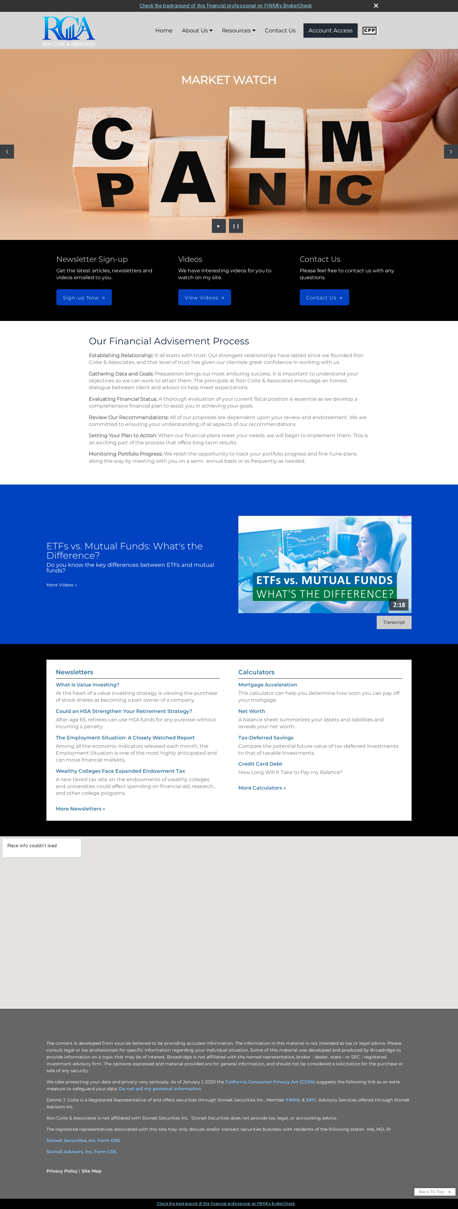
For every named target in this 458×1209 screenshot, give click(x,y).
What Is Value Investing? (87, 685)
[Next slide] (451, 152)
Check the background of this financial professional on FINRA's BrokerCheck (226, 6)
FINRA (293, 1100)
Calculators (256, 672)
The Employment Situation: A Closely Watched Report (125, 738)
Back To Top (432, 1191)
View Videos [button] (201, 298)
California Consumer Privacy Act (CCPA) (270, 1082)
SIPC (311, 1100)
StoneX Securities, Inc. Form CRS (83, 1140)
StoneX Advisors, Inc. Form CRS (81, 1151)
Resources (236, 30)
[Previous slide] (7, 152)
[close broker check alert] (376, 5)
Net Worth (251, 711)
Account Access (330, 30)
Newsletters (74, 672)
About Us (195, 30)
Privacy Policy (62, 1171)
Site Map (92, 1171)
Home (164, 30)
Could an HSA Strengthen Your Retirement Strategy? (124, 711)
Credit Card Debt (260, 764)
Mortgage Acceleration (267, 685)
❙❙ (236, 226)
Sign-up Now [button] (81, 298)
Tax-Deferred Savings (265, 738)
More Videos (61, 585)
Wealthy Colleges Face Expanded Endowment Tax (120, 771)
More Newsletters (80, 809)
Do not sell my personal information (160, 1089)
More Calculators (262, 788)
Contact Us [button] (321, 298)
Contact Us (280, 30)
